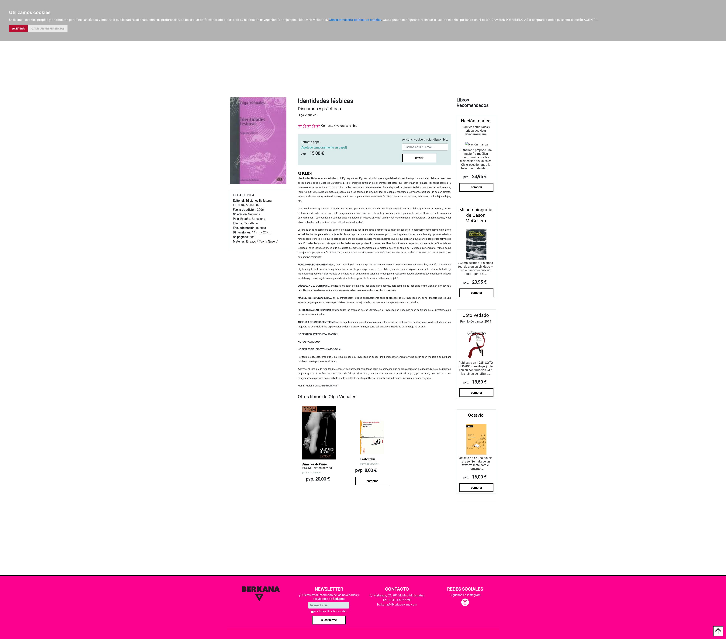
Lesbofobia (367, 459)
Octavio (476, 415)
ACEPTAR (18, 28)
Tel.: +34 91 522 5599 (397, 600)
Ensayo (251, 241)
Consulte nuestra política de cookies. (355, 20)
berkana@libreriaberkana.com (397, 604)
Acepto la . (330, 611)
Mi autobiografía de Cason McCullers (475, 215)
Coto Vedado (475, 315)
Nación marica (475, 121)
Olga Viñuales (307, 115)
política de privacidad (335, 611)
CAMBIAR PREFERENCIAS (47, 28)
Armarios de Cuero (314, 464)
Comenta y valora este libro (339, 125)
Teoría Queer (267, 241)
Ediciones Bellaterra (258, 200)
